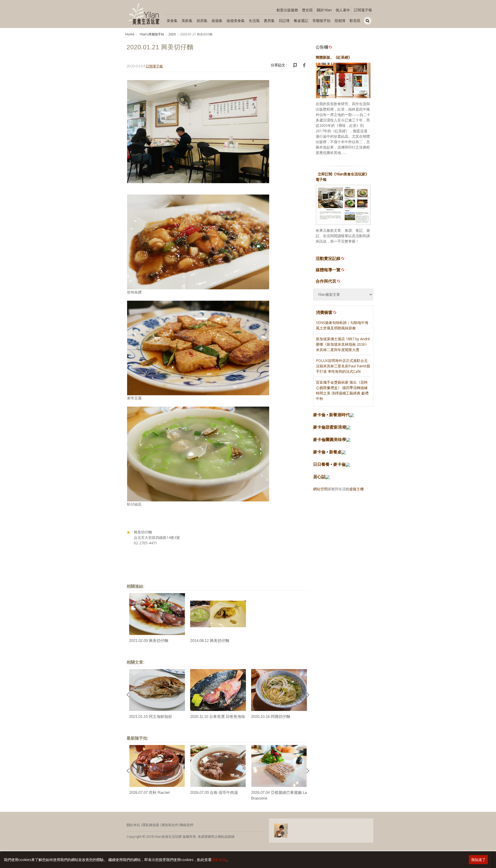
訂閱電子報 (363, 9)
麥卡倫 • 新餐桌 (327, 452)
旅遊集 (217, 20)
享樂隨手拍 (321, 20)
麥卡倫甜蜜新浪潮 (329, 427)
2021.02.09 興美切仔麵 (148, 640)
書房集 (269, 20)
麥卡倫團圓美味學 (329, 439)
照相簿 (340, 20)
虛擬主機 (356, 488)
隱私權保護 (150, 825)
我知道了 (478, 859)
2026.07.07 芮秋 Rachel (149, 792)
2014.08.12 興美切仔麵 (209, 640)
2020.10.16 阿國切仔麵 (270, 716)
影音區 (355, 20)
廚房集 (202, 20)
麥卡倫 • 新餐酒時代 (331, 415)
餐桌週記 (301, 20)
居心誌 (319, 477)
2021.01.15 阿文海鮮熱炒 (150, 716)
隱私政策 (219, 859)
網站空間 (320, 488)
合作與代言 (326, 281)
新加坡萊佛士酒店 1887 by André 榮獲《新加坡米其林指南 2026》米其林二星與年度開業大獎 (343, 344)
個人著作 (343, 9)
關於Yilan (324, 9)
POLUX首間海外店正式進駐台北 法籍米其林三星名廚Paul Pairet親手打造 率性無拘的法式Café (343, 366)
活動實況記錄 (328, 258)
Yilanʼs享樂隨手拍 (151, 34)
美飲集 (187, 20)
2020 (172, 34)
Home (129, 34)
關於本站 (133, 825)
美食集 (172, 20)
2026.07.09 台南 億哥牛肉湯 (214, 792)
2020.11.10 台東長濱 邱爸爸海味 (217, 716)
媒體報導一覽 (328, 270)
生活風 (254, 20)
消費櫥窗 (324, 312)
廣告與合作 (169, 825)
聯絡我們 (186, 825)
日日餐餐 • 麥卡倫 (329, 464)
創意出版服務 (287, 9)
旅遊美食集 (236, 20)
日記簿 (284, 20)
